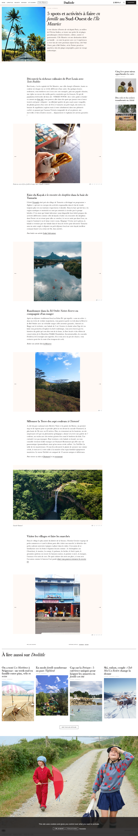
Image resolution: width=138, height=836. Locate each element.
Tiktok (120, 2)
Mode (3, 2)
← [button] (15, 156)
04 (96, 184)
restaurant (59, 456)
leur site (40, 99)
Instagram (114, 2)
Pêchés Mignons (42, 2)
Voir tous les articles (69, 727)
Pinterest (118, 2)
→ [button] (99, 156)
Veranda (35, 202)
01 (90, 184)
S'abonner (131, 2)
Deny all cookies (72, 828)
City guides (32, 2)
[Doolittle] (69, 2)
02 (92, 184)
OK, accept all (59, 828)
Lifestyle (10, 2)
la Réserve (47, 343)
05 (99, 184)
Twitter (86, 644)
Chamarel (46, 456)
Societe (17, 2)
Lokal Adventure (49, 233)
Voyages (23, 2)
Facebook (116, 2)
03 (94, 184)
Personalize (82, 828)
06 (101, 184)
